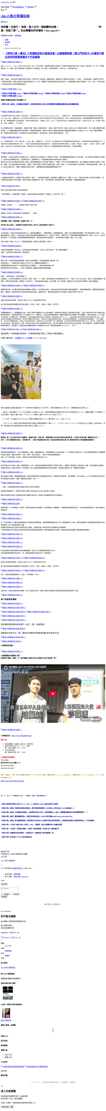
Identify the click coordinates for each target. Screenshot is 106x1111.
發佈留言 (4, 897)
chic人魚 (4, 856)
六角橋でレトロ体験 (23, 338)
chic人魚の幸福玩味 (15, 16)
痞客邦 (15, 868)
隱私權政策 (64, 1082)
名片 (6, 45)
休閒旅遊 (17, 35)
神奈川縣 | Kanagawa (21, 876)
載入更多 (4, 884)
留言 (19, 868)
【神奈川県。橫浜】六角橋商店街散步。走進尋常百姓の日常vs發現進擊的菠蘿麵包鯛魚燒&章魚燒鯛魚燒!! (40, 104)
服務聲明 (72, 1082)
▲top (3, 880)
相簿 (6, 40)
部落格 (7, 42)
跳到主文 (4, 22)
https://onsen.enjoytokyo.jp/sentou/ (12, 781)
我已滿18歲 (5, 1107)
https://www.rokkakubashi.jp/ (21, 736)
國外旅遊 (17, 874)
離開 (12, 1107)
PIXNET (37, 1082)
